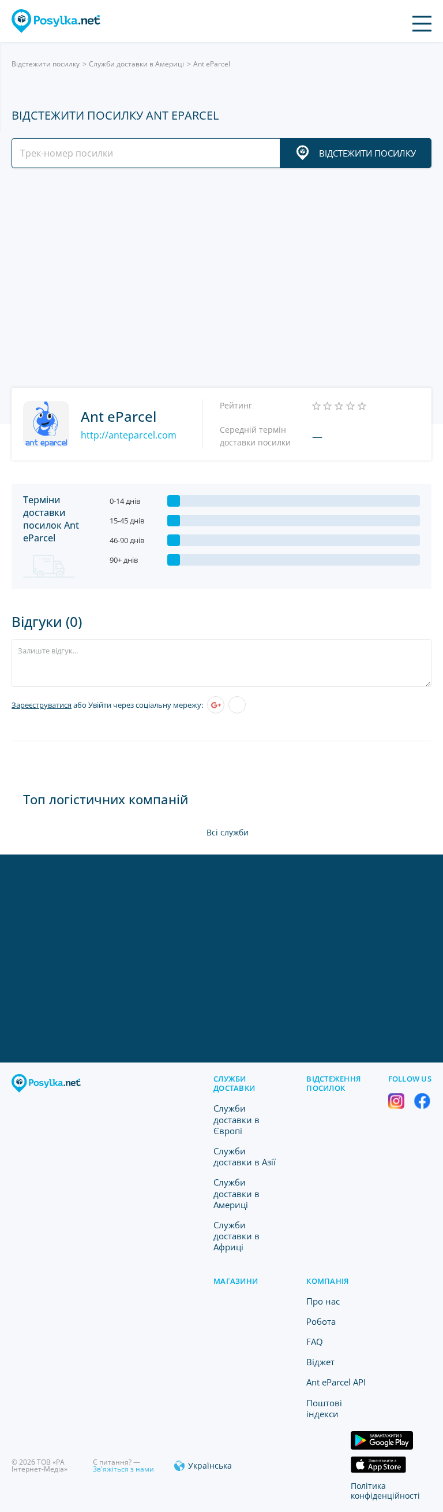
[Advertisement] (221, 278)
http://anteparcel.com (129, 435)
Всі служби (228, 832)
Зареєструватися (42, 705)
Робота (321, 1321)
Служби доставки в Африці (236, 1236)
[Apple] (237, 705)
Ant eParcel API (336, 1382)
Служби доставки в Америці (136, 64)
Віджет (320, 1362)
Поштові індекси (324, 1408)
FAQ (314, 1341)
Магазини (235, 1281)
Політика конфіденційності (385, 1490)
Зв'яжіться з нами (123, 1469)
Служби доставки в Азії (244, 1156)
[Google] (215, 705)
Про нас (323, 1301)
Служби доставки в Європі (236, 1119)
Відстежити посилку (46, 64)
